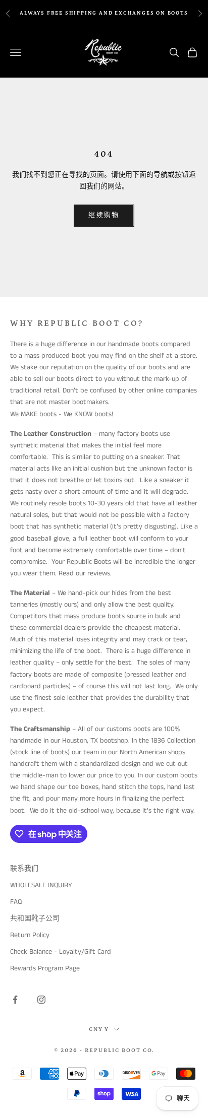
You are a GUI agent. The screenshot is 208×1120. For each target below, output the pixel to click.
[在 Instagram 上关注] (41, 1000)
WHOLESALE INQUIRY (41, 885)
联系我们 (24, 869)
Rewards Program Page (45, 968)
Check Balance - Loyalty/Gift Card (60, 952)
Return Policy (29, 935)
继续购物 (103, 215)
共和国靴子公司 (35, 918)
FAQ (16, 902)
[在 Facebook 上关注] (15, 1000)
